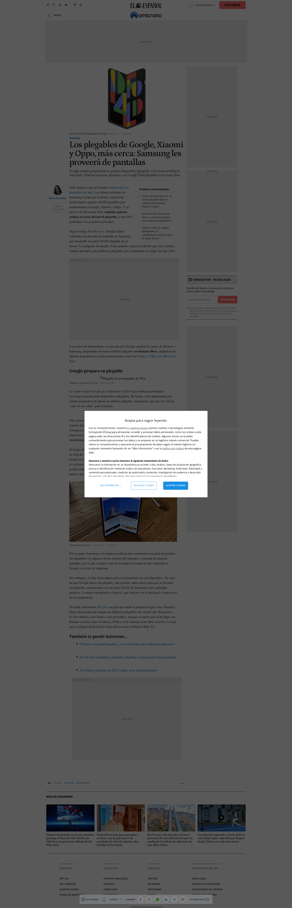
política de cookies (173, 448)
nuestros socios (138, 428)
